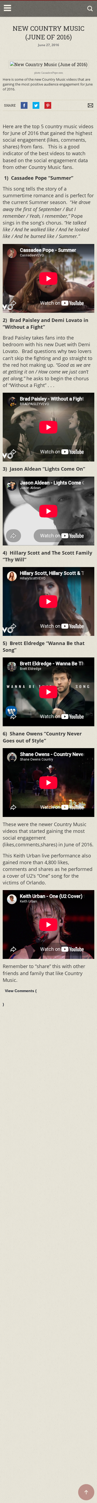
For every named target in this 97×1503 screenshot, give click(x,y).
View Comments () (20, 997)
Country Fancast (35, 9)
